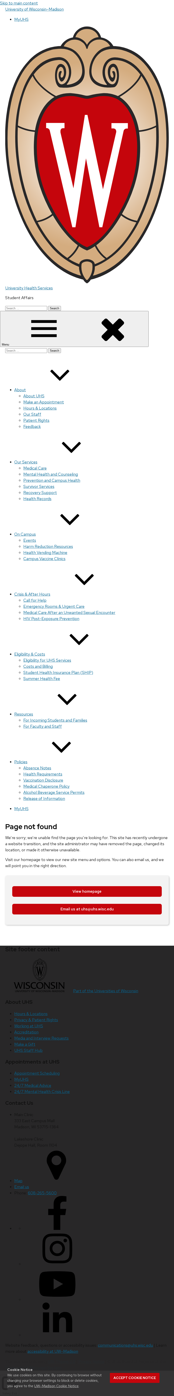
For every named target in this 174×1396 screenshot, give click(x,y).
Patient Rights (36, 420)
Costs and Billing (38, 666)
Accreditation (26, 1032)
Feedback (32, 426)
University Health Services (29, 288)
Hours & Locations (40, 408)
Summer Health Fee (41, 678)
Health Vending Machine (45, 552)
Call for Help (34, 600)
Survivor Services (38, 486)
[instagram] (57, 1264)
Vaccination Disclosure (43, 780)
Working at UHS (28, 1026)
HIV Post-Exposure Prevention (51, 618)
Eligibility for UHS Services (47, 660)
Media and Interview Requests (41, 1038)
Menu (6, 344)
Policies (20, 761)
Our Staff (32, 414)
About (20, 389)
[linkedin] (57, 1335)
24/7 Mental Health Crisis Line (42, 1091)
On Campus (25, 534)
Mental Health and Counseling (50, 474)
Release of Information (44, 798)
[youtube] (57, 1299)
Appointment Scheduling (37, 1073)
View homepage (87, 891)
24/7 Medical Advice (32, 1085)
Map (18, 1180)
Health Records (37, 498)
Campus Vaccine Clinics (44, 558)
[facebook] (57, 1228)
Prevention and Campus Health (51, 480)
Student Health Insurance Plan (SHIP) (58, 672)
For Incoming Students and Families (55, 720)
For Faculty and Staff (42, 726)
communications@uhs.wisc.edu (125, 1345)
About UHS (33, 396)
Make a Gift (24, 1044)
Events (29, 540)
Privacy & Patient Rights (36, 1019)
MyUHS (21, 19)
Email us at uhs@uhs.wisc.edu (87, 909)
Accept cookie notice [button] (135, 1378)
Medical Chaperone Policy (46, 786)
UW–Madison (34, 9)
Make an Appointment (43, 402)
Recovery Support (40, 492)
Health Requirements (42, 774)
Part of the (105, 990)
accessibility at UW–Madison (52, 1351)
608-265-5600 (42, 1193)
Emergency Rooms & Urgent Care (54, 606)
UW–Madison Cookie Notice (56, 1386)
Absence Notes (37, 768)
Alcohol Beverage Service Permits (54, 792)
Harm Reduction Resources (48, 546)
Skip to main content (19, 3)
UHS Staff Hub (28, 1050)
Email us (21, 1186)
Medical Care (35, 468)
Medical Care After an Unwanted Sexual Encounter (69, 612)
